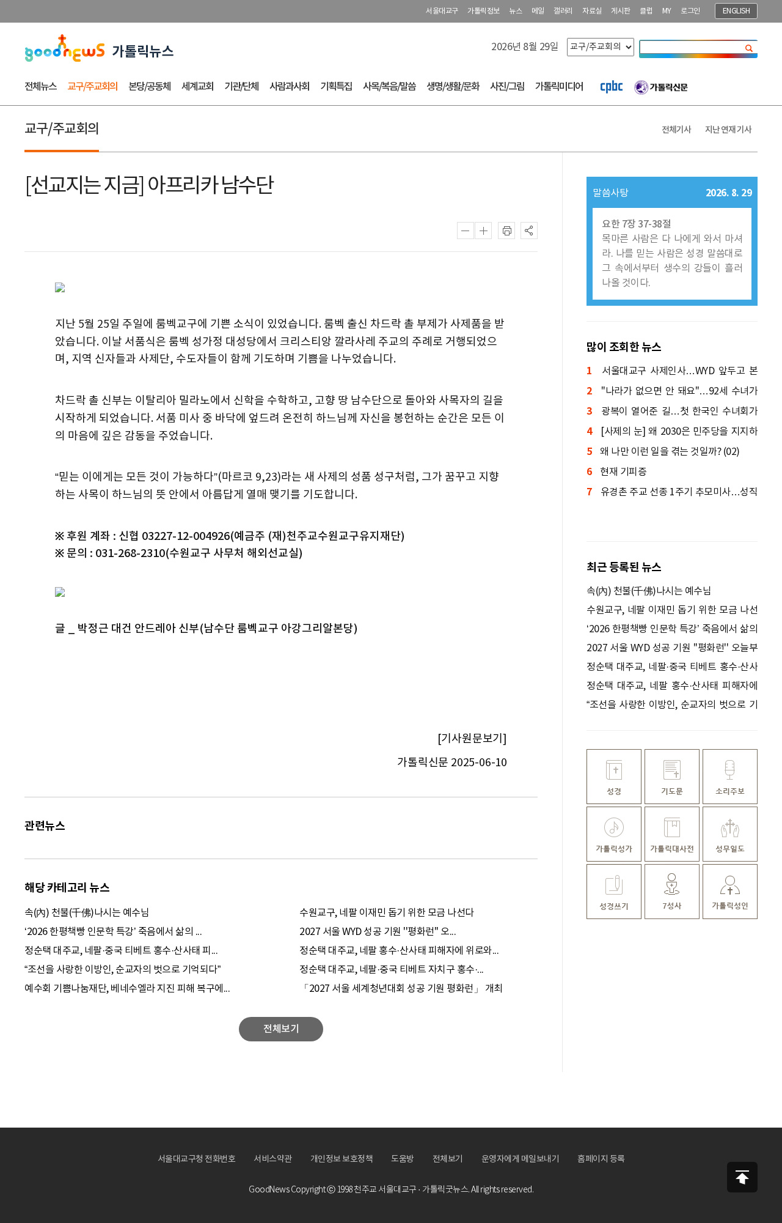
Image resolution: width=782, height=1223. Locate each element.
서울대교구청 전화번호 (197, 1159)
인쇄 (506, 230)
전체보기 (448, 1159)
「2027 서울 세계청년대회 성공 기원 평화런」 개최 (401, 988)
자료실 (592, 11)
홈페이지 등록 (601, 1159)
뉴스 (515, 11)
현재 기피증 (616, 472)
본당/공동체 (149, 86)
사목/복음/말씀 (389, 86)
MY (666, 11)
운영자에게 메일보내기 (520, 1159)
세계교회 (197, 86)
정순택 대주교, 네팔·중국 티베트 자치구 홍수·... (391, 969)
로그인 (690, 11)
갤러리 (563, 11)
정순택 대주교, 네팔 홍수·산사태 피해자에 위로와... (399, 950)
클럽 (646, 11)
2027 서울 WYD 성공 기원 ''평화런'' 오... (377, 931)
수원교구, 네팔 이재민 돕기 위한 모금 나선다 (387, 912)
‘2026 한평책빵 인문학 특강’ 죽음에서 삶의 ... (113, 931)
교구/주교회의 (92, 86)
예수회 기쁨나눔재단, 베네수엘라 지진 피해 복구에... (127, 988)
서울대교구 (442, 11)
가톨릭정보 (483, 11)
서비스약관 (273, 1159)
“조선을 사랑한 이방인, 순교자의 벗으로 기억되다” (122, 969)
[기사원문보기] (472, 739)
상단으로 (742, 1177)
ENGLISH (736, 11)
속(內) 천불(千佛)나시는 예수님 (86, 912)
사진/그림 (507, 86)
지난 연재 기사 (728, 130)
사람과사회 (289, 86)
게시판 (620, 11)
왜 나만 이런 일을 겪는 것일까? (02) (663, 452)
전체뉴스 (40, 86)
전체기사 (676, 130)
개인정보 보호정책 (341, 1159)
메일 (538, 11)
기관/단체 (241, 86)
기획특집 (336, 86)
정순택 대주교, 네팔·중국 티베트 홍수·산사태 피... (120, 950)
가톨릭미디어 (559, 86)
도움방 (402, 1159)
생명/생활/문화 (452, 86)
